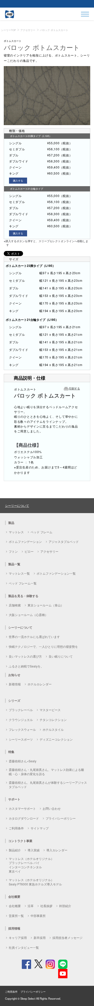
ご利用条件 (16, 828)
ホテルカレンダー (40, 684)
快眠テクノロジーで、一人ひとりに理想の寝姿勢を (43, 646)
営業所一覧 (16, 915)
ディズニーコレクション (56, 739)
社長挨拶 (46, 906)
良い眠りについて (61, 656)
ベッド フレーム (41, 532)
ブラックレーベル (21, 710)
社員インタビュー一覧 (24, 947)
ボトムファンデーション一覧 (56, 573)
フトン (13, 551)
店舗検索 (15, 605)
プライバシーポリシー (61, 818)
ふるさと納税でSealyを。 (26, 666)
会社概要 (15, 906)
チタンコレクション (53, 719)
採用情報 (14, 928)
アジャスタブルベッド (64, 541)
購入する (18, 180)
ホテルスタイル (53, 729)
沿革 (31, 906)
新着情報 (15, 684)
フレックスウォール (22, 729)
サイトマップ (40, 828)
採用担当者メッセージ (67, 937)
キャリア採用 (18, 937)
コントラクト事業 (20, 841)
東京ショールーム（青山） (46, 605)
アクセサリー (49, 551)
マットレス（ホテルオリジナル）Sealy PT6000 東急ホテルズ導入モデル (35, 882)
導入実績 (34, 850)
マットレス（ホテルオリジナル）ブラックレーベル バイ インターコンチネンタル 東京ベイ (31, 864)
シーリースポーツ (21, 739)
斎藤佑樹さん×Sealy (22, 761)
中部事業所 (38, 915)
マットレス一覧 (19, 573)
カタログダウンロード (24, 818)
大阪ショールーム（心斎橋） (28, 614)
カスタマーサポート (22, 808)
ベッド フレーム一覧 (23, 583)
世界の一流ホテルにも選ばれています (34, 636)
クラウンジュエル (21, 719)
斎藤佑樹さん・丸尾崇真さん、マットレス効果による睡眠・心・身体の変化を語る (46, 771)
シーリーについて (17, 505)
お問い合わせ (52, 808)
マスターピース (50, 710)
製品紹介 (15, 850)
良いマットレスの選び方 (25, 656)
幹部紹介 (65, 906)
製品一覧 (14, 564)
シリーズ (14, 700)
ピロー (29, 551)
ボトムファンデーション (25, 541)
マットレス (16, 532)
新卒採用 (40, 937)
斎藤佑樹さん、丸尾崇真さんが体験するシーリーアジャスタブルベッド (48, 784)
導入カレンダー (56, 850)
